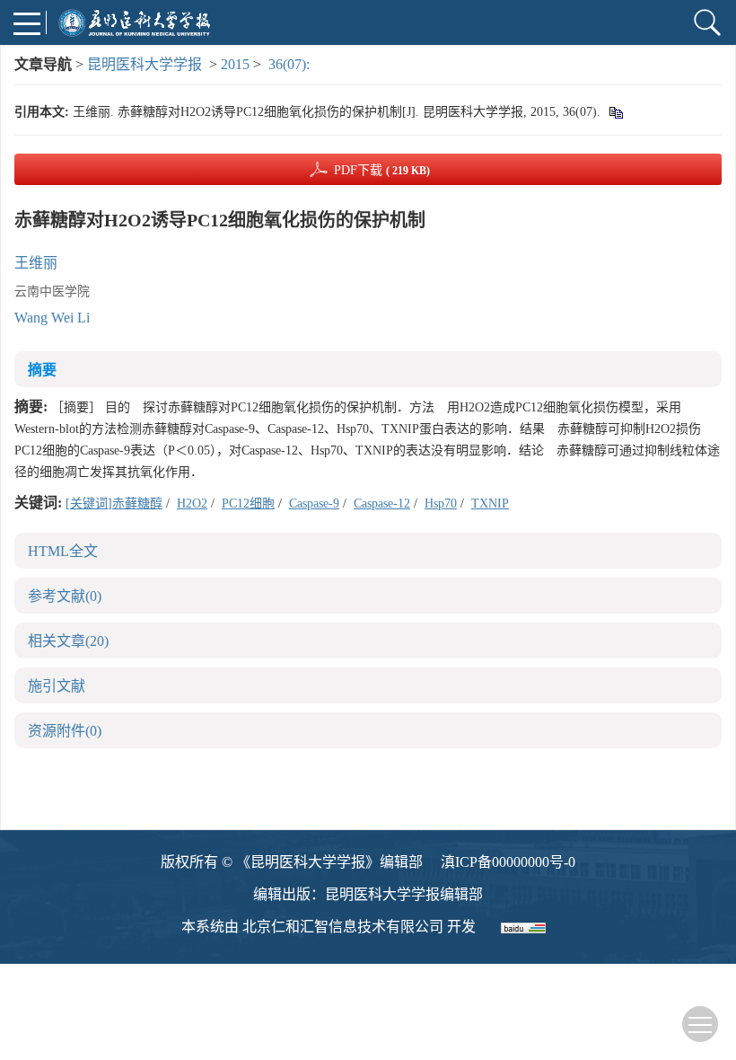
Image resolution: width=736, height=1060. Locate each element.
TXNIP (490, 503)
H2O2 (192, 503)
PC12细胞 (248, 503)
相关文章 (68, 641)
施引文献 (56, 685)
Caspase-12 (382, 503)
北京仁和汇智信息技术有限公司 (342, 926)
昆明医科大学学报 (144, 64)
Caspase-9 (314, 503)
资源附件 (64, 730)
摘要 (42, 369)
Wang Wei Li (52, 317)
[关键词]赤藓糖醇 (114, 503)
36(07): (290, 64)
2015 (235, 64)
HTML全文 (63, 551)
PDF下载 (382, 170)
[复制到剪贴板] (615, 112)
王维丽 (35, 262)
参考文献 (64, 596)
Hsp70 (441, 503)
